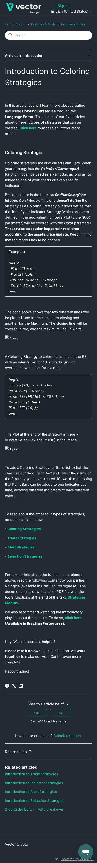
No (61, 712)
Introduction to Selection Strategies (34, 800)
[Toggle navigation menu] (52, 6)
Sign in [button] (63, 5)
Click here (28, 128)
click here (73, 617)
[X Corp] (14, 686)
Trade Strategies (21, 538)
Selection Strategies (24, 556)
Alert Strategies (21, 547)
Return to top (16, 751)
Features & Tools (43, 24)
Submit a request (67, 735)
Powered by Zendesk (77, 859)
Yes (36, 712)
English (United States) (70, 11)
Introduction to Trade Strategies (31, 774)
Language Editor (73, 24)
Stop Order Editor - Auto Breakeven (34, 809)
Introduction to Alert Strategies (31, 791)
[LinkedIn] (21, 686)
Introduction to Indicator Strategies (34, 783)
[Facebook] (7, 686)
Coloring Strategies (24, 529)
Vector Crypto (15, 24)
